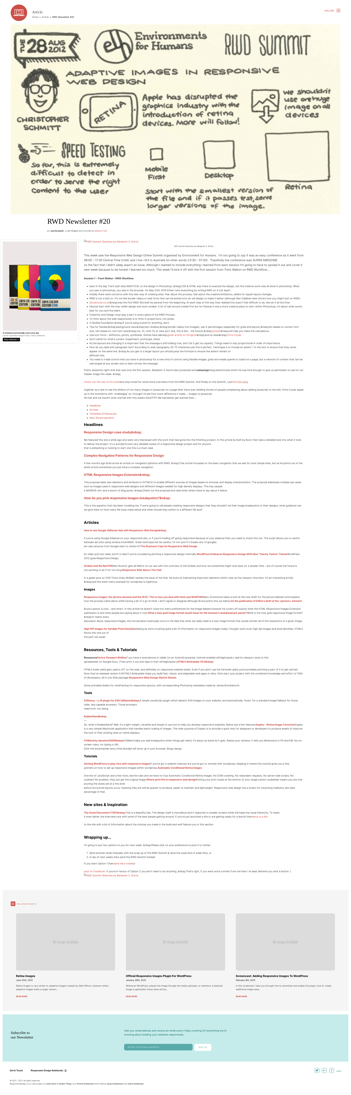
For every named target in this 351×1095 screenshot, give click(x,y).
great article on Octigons (182, 335)
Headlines (95, 405)
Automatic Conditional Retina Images (180, 767)
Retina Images (25, 976)
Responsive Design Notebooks (47, 1070)
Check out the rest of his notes (102, 381)
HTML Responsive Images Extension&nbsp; (117, 475)
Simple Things (65, 1084)
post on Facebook (94, 871)
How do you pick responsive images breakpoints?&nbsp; (127, 498)
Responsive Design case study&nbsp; (113, 432)
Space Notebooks (115, 1084)
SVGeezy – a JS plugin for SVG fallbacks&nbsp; (112, 700)
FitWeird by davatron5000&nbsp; (104, 740)
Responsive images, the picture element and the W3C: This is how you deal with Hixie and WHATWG (143, 597)
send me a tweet (123, 863)
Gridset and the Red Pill (98, 565)
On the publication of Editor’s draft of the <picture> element (266, 601)
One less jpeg (240, 381)
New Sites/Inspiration (101, 417)
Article (45, 17)
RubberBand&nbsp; (95, 716)
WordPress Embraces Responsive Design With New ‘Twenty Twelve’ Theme (242, 554)
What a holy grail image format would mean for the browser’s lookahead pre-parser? (197, 612)
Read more (21, 996)
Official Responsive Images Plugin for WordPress (158, 976)
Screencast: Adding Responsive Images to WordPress (272, 976)
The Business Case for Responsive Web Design (169, 546)
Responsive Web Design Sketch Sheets (152, 677)
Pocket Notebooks (85, 1084)
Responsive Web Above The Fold (141, 570)
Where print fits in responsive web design (171, 779)
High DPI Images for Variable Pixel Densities (110, 628)
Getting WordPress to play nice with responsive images (117, 763)
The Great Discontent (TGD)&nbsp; (105, 812)
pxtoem (216, 331)
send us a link (260, 816)
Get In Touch (16, 1070)
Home (35, 17)
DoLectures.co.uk (99, 302)
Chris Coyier (234, 335)
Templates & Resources (103, 413)
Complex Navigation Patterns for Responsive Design (124, 455)
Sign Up (202, 1047)
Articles (93, 409)
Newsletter (100, 231)
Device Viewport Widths (111, 657)
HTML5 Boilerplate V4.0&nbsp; (195, 661)
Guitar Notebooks (136, 1084)
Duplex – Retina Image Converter (275, 724)
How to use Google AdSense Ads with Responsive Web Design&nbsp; (125, 530)
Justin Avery (51, 1084)
